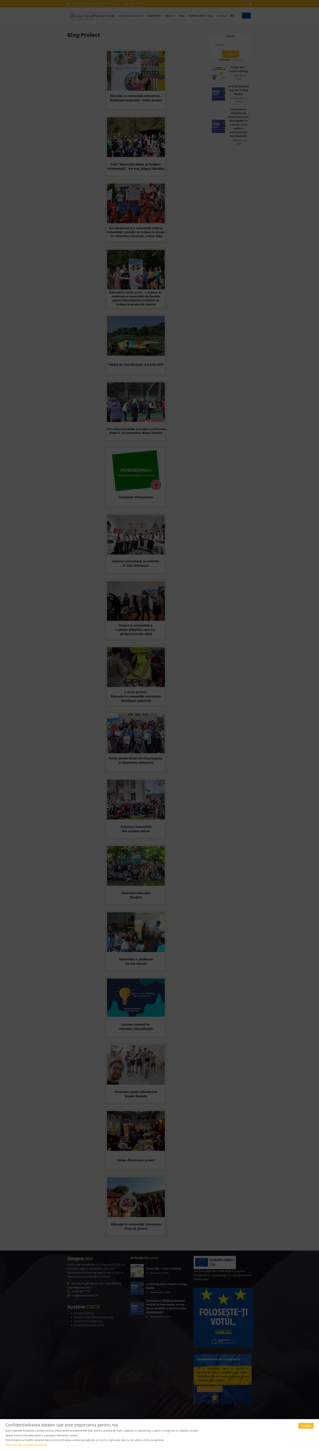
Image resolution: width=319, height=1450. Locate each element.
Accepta (306, 1426)
